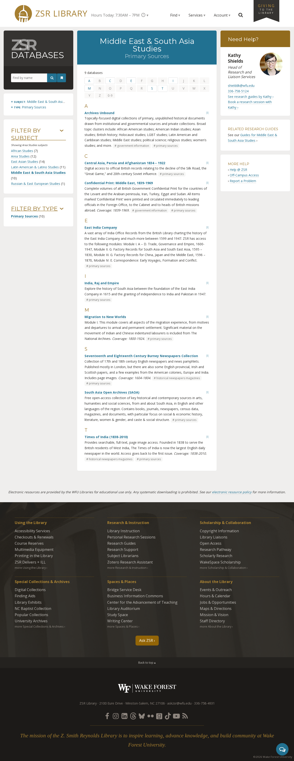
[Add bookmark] (207, 113)
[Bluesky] (141, 716)
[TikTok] (167, 716)
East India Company (101, 227)
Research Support (122, 549)
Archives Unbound (99, 113)
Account (221, 15)
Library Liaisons (213, 537)
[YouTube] (176, 716)
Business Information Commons (135, 595)
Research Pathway (215, 549)
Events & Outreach (216, 589)
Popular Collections (31, 614)
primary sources (167, 146)
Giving (266, 8)
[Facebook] (107, 716)
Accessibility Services (32, 530)
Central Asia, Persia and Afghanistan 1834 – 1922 (125, 163)
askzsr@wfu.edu (179, 703)
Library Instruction (123, 530)
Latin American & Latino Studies (35, 167)
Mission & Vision (214, 614)
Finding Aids (25, 595)
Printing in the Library (34, 555)
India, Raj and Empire (102, 283)
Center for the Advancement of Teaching (142, 602)
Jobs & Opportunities (218, 602)
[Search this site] (240, 15)
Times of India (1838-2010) (106, 437)
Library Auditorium (123, 608)
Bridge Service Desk (124, 589)
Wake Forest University (147, 688)
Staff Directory (212, 620)
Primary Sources (24, 216)
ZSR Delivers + (30, 562)
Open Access (210, 543)
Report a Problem (243, 181)
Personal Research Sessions (131, 537)
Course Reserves (29, 543)
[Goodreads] (159, 716)
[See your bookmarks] (62, 77)
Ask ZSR (146, 640)
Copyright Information (219, 530)
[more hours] (144, 15)
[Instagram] (115, 716)
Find (173, 15)
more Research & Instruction (127, 568)
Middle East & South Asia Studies (38, 172)
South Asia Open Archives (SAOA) (112, 392)
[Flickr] (150, 716)
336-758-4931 (204, 703)
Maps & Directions (216, 608)
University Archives (31, 620)
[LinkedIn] (124, 716)
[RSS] (185, 716)
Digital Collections (30, 589)
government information (133, 146)
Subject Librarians (123, 555)
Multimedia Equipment (34, 549)
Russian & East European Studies (35, 183)
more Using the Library (30, 568)
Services (196, 15)
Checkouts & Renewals (34, 537)
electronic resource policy (232, 492)
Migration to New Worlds (105, 317)
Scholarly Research (216, 555)
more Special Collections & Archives (39, 626)
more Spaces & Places (122, 626)
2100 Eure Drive (111, 703)
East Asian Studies (24, 161)
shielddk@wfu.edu (241, 85)
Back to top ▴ (147, 662)
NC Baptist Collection (33, 608)
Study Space (117, 614)
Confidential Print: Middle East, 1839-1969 (119, 183)
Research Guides (121, 543)
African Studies (22, 151)
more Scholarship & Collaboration (223, 568)
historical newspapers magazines (178, 378)
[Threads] (133, 716)
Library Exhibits (28, 602)
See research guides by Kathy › (250, 96)
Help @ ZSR (238, 169)
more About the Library (215, 626)
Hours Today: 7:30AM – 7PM (115, 15)
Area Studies (20, 156)
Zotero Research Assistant (130, 562)
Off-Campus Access (244, 175)
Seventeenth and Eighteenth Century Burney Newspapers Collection (141, 356)
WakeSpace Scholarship (220, 562)
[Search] (52, 77)
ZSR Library (61, 13)
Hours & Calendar (215, 595)
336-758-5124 (238, 91)
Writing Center (120, 620)
